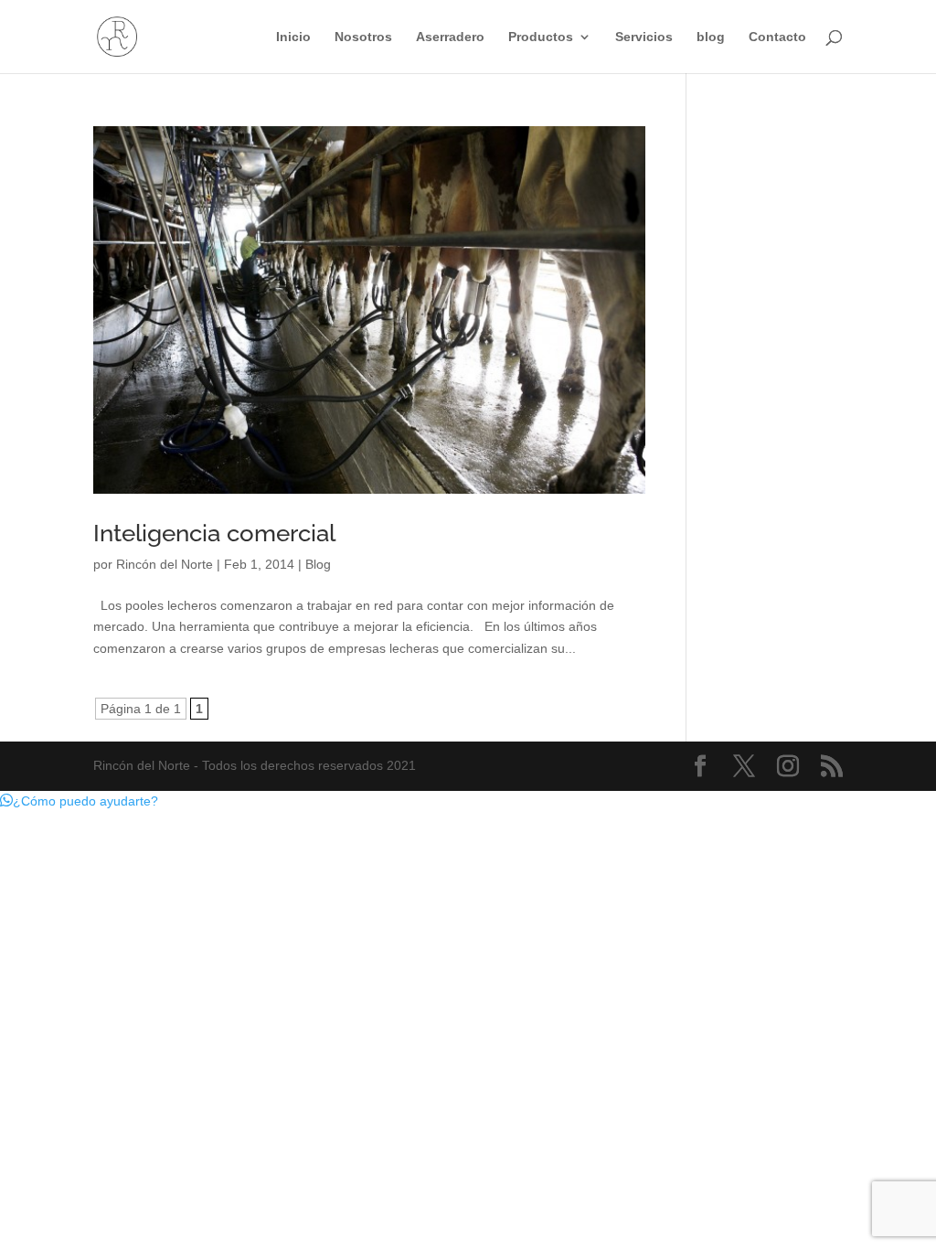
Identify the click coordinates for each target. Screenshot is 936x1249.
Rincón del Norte (164, 564)
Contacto (777, 37)
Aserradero (450, 37)
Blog (318, 564)
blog (711, 37)
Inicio (293, 37)
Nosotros (363, 37)
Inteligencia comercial (214, 533)
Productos (540, 37)
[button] (79, 801)
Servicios (644, 37)
